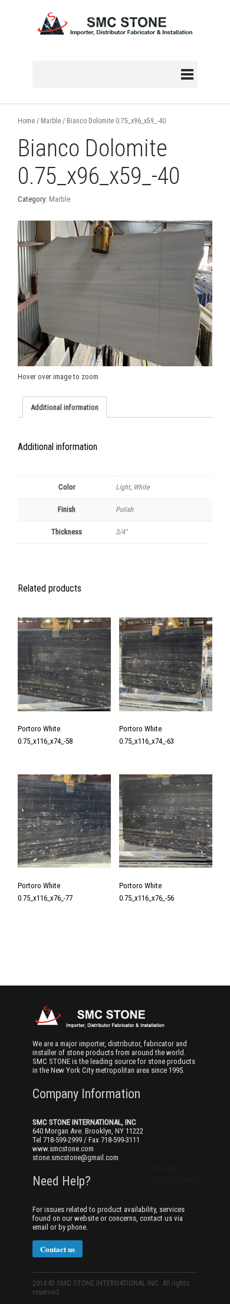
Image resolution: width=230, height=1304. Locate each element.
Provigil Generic (173, 1180)
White (141, 487)
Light (123, 487)
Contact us (57, 1248)
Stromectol (166, 1168)
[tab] (64, 407)
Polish (124, 509)
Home (26, 121)
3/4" (121, 532)
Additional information (64, 407)
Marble (51, 121)
